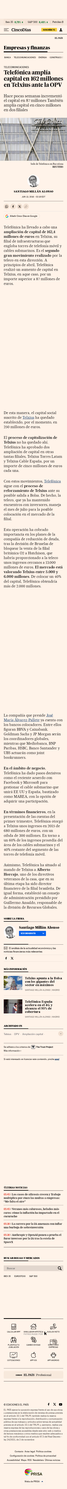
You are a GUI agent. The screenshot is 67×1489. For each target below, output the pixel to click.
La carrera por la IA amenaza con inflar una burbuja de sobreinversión (33, 1225)
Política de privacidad (45, 1456)
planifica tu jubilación (14, 1346)
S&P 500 (32, 22)
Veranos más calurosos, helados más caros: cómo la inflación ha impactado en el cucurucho (31, 1212)
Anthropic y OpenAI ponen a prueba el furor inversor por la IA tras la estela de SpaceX (32, 1238)
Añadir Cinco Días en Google (23, 216)
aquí (57, 1059)
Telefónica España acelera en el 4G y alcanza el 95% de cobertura (38, 1007)
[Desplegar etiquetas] (60, 1033)
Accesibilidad (13, 1460)
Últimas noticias (15, 1187)
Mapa (23, 1460)
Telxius (28, 417)
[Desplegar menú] (6, 30)
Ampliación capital (32, 1034)
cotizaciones (13, 1360)
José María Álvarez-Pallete (28, 717)
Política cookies (43, 1451)
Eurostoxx (19, 1276)
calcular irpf (13, 1332)
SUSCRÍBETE (49, 30)
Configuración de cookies (22, 1456)
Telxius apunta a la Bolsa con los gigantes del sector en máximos (43, 982)
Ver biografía (28, 933)
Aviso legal (30, 1451)
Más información (12, 1050)
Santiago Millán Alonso (33, 191)
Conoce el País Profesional (33, 1375)
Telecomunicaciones (25, 57)
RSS (30, 1460)
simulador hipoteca (33, 1332)
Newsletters (38, 1460)
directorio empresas (53, 1346)
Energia (43, 57)
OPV (16, 1034)
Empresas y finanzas (27, 47)
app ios (33, 1360)
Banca (7, 57)
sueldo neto (53, 1332)
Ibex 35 (9, 22)
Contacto (19, 1451)
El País (58, 38)
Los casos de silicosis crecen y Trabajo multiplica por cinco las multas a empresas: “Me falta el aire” (32, 1198)
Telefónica (52, 481)
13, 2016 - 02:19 (33, 197)
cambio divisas (33, 1345)
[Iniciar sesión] (60, 30)
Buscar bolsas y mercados (22, 1258)
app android (53, 1360)
